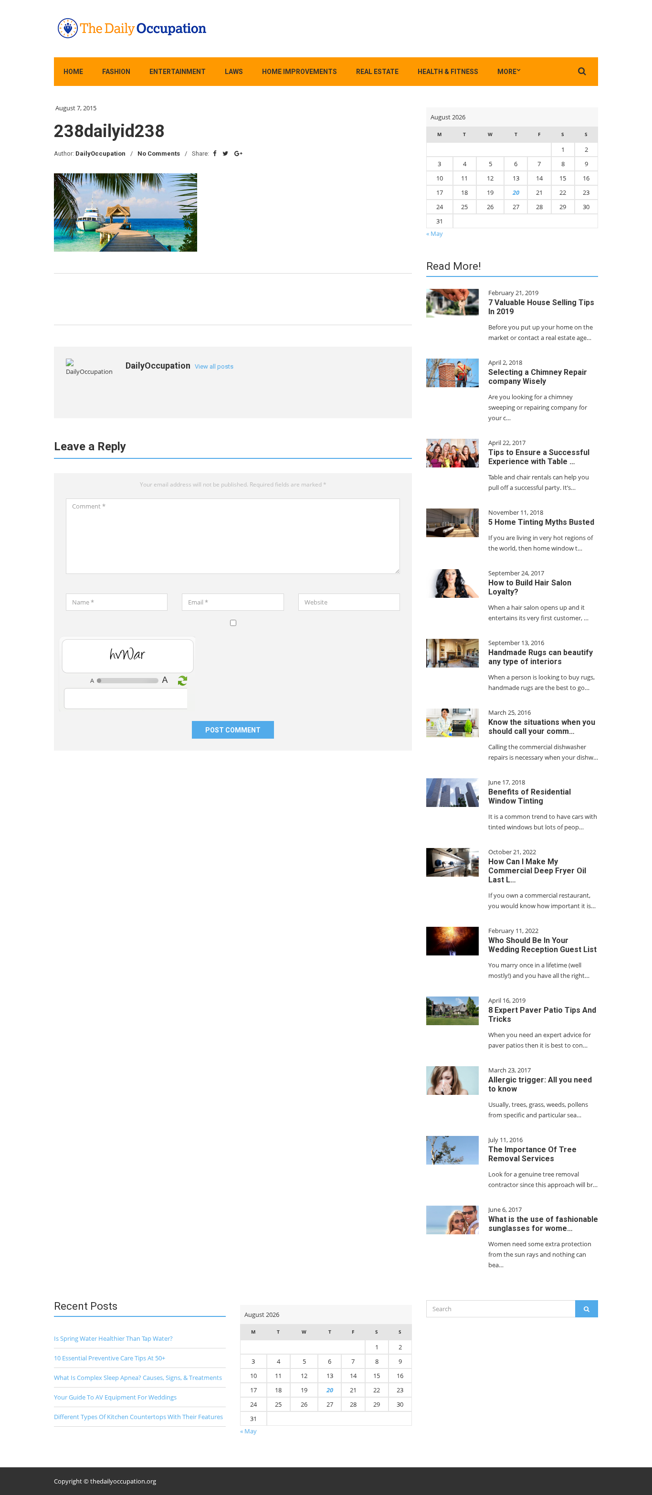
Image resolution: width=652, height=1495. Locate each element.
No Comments (158, 153)
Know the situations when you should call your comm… (541, 727)
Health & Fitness (448, 71)
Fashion (116, 71)
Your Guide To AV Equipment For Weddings (115, 1397)
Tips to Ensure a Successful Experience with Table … (538, 457)
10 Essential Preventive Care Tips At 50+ (109, 1358)
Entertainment (177, 71)
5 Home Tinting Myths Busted (541, 522)
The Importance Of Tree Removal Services (532, 1154)
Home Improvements (299, 71)
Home (73, 71)
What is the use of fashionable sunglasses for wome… (543, 1224)
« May (434, 233)
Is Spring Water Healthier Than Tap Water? (113, 1338)
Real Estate (377, 71)
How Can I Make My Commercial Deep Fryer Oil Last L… (537, 870)
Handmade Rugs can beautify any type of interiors (540, 657)
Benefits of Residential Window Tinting (529, 796)
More (506, 71)
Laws (234, 71)
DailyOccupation (100, 153)
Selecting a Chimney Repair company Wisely (537, 377)
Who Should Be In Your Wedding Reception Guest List (542, 945)
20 (516, 192)
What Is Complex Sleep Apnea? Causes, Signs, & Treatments (138, 1377)
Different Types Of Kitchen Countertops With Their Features (138, 1416)
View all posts (214, 366)
